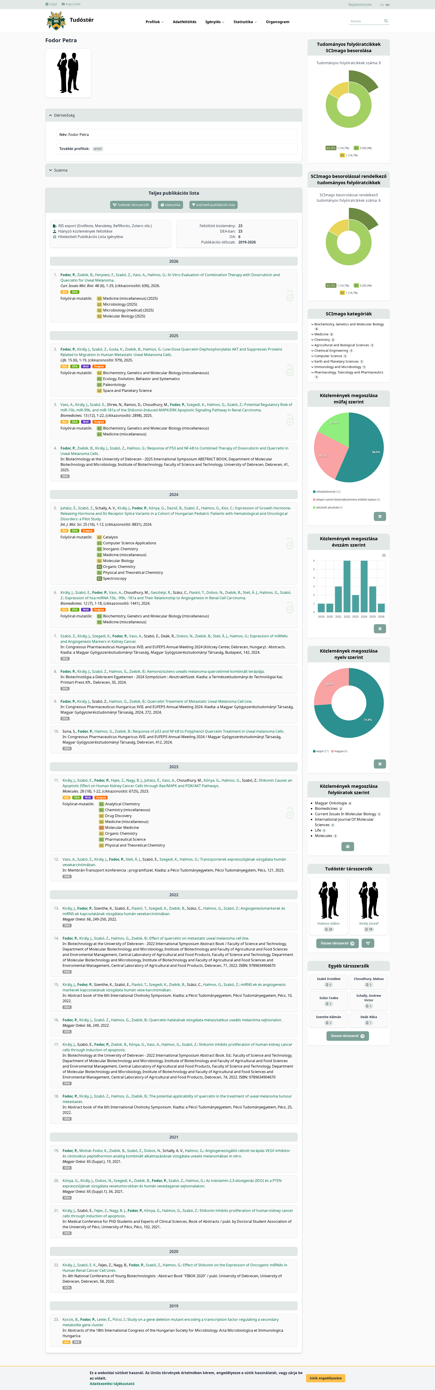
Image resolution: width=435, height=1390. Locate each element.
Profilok (153, 21)
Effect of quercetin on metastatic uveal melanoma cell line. (199, 938)
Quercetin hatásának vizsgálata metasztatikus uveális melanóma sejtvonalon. (215, 1019)
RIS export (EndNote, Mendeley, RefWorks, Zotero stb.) (105, 225)
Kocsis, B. (70, 1319)
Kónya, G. (157, 508)
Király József (368, 923)
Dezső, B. (174, 508)
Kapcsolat (72, 4)
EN (382, 5)
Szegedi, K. (196, 404)
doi (64, 292)
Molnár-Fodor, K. (93, 1150)
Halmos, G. (156, 274)
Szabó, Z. (123, 274)
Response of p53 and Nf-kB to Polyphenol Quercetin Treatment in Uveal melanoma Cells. (208, 731)
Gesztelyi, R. (161, 592)
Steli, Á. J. (250, 592)
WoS (86, 366)
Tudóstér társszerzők (132, 205)
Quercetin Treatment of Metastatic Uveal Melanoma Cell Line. (199, 701)
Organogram (278, 21)
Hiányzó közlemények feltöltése (84, 231)
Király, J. (83, 349)
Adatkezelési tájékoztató (112, 1383)
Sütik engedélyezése (326, 1378)
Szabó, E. (97, 404)
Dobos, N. (214, 592)
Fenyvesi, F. (104, 274)
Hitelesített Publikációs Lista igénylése (90, 236)
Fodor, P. (67, 274)
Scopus (99, 366)
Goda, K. (116, 349)
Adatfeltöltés (184, 21)
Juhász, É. (68, 508)
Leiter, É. (104, 1319)
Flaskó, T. (197, 592)
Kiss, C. (227, 508)
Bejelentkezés (360, 4)
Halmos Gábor (328, 923)
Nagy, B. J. (134, 780)
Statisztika (244, 21)
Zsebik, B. (85, 274)
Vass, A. (139, 274)
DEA (74, 292)
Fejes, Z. (117, 780)
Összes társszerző (337, 943)
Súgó (52, 4)
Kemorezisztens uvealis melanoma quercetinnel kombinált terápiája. (206, 671)
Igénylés (213, 21)
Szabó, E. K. (87, 1264)
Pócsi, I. (119, 1319)
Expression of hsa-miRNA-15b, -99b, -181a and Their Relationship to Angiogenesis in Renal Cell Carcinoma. (155, 597)
